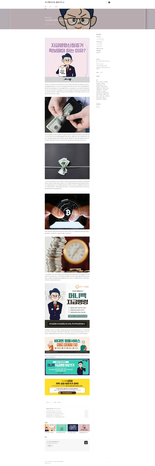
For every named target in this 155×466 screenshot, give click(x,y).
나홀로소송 (103, 83)
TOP (109, 462)
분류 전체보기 (98, 34)
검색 (106, 2)
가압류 (104, 85)
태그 (50, 6)
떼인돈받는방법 (98, 99)
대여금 (97, 94)
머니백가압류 (105, 89)
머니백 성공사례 (99, 41)
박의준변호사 (98, 91)
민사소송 (107, 88)
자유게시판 (98, 52)
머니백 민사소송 (99, 45)
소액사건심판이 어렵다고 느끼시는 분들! (53, 410)
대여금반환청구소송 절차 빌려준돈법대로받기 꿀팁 (55, 417)
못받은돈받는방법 (99, 92)
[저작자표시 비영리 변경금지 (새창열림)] (59, 402)
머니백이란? (98, 36)
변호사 (97, 96)
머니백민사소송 (101, 96)
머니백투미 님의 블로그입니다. (52, 443)
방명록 (56, 6)
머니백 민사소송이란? (99, 64)
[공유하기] (49, 402)
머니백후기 (101, 81)
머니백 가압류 (99, 46)
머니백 (107, 94)
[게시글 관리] (51, 402)
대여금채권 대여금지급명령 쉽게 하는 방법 (53, 412)
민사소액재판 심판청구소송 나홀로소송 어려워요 (54, 413)
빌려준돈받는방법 (106, 92)
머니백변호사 (107, 96)
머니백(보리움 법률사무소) (54, 2)
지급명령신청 (104, 99)
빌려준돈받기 (98, 86)
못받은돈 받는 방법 (49, 408)
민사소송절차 (103, 91)
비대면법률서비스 (99, 89)
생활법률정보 (98, 50)
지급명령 (104, 94)
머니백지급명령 (98, 97)
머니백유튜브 (106, 81)
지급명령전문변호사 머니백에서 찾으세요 (53, 415)
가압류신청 (104, 97)
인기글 (101, 72)
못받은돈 (105, 86)
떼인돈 (102, 86)
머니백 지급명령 (99, 43)
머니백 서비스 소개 (100, 38)
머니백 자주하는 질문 (100, 39)
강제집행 (103, 88)
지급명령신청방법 (99, 85)
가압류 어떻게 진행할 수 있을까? (101, 65)
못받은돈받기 (98, 83)
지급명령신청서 (98, 88)
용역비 (97, 81)
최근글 (97, 72)
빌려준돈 (100, 94)
